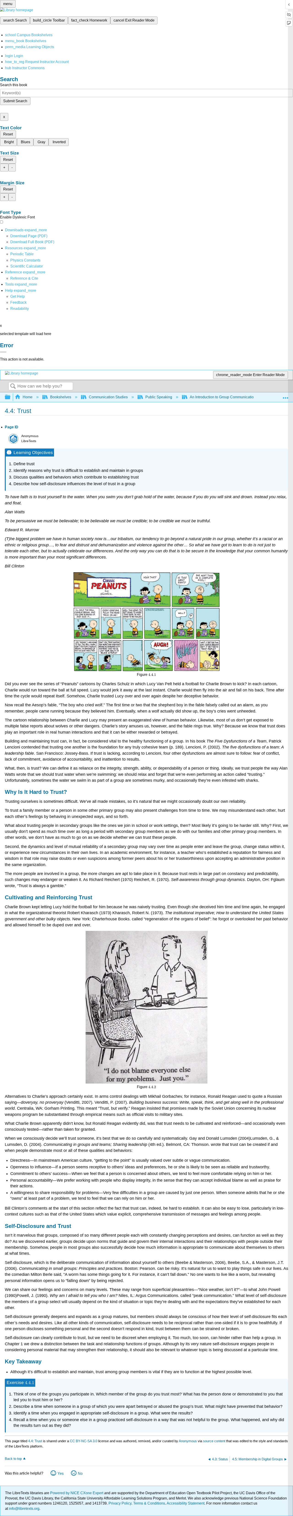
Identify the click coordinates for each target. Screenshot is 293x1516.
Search (13, 386)
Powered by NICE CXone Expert (77, 1493)
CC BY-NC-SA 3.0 (83, 1441)
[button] (18, 302)
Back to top (13, 1459)
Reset (8, 134)
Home (27, 397)
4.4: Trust (35, 1441)
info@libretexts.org (23, 1508)
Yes (60, 1473)
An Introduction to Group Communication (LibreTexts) (233, 397)
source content (214, 1441)
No (80, 1473)
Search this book (13, 85)
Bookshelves (60, 397)
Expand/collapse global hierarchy (10, 397)
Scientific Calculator (26, 266)
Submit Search (15, 101)
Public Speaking (158, 397)
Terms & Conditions (149, 1503)
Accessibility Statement (185, 1503)
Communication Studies (108, 397)
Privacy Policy (120, 1503)
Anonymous (188, 1441)
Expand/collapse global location (285, 395)
